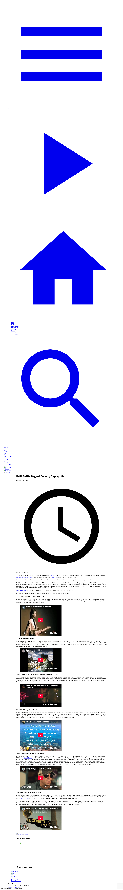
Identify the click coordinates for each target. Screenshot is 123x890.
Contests (13, 329)
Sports (13, 331)
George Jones (54, 577)
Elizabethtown (15, 327)
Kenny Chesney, (20, 577)
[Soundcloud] (8, 470)
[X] (6, 469)
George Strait (29, 577)
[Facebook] (7, 467)
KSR (12, 323)
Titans (16, 334)
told (28, 758)
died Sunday (53, 575)
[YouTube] (7, 472)
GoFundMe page (22, 590)
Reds (16, 332)
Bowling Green (15, 326)
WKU (12, 324)
